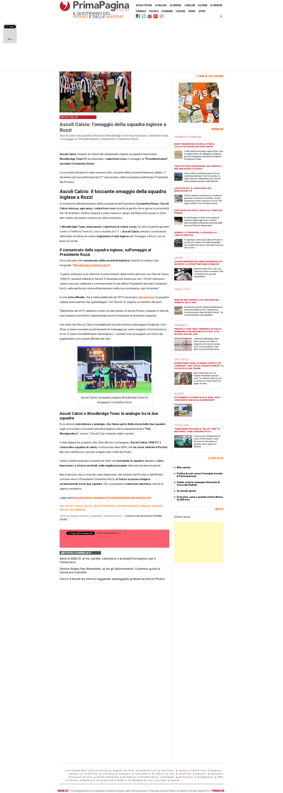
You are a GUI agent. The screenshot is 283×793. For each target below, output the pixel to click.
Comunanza (108, 773)
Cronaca (141, 11)
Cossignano (124, 773)
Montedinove (129, 776)
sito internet (146, 297)
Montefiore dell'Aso (149, 776)
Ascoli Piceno (144, 5)
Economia (167, 11)
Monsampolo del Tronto (81, 776)
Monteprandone (205, 776)
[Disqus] (114, 624)
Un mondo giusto (186, 491)
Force (171, 773)
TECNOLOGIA (181, 425)
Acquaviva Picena (99, 770)
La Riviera (175, 5)
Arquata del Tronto (147, 770)
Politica (154, 11)
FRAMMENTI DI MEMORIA (187, 137)
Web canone (184, 467)
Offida (220, 776)
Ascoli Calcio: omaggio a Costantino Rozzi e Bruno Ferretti (113, 497)
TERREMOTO (181, 325)
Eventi (191, 11)
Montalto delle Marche (108, 776)
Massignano (217, 773)
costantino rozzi (127, 506)
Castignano (215, 770)
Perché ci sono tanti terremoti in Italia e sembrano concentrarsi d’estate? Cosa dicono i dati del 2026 (198, 331)
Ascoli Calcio (135, 516)
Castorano (74, 773)
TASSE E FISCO (182, 289)
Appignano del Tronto (123, 770)
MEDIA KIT (63, 790)
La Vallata (161, 5)
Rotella (120, 780)
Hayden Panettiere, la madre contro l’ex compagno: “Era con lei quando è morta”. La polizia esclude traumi (199, 366)
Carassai (182, 770)
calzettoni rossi (104, 506)
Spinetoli (161, 780)
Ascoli (69, 506)
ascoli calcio (83, 506)
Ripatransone (88, 780)
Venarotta (174, 780)
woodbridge (77, 509)
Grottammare (184, 773)
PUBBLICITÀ (218, 790)
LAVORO (178, 257)
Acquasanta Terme (78, 770)
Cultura (180, 11)
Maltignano (201, 773)
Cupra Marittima (143, 773)
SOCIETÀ (179, 393)
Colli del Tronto (90, 773)
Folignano (160, 773)
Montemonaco (185, 776)
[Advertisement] (142, 45)
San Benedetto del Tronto (140, 780)
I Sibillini (189, 5)
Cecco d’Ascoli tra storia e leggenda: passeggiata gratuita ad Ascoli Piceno (112, 579)
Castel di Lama (198, 770)
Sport (201, 11)
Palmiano (73, 780)
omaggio (145, 506)
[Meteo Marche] (182, 517)
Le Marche (216, 5)
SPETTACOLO (181, 359)
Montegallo (168, 776)
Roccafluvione (106, 780)
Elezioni (202, 5)
